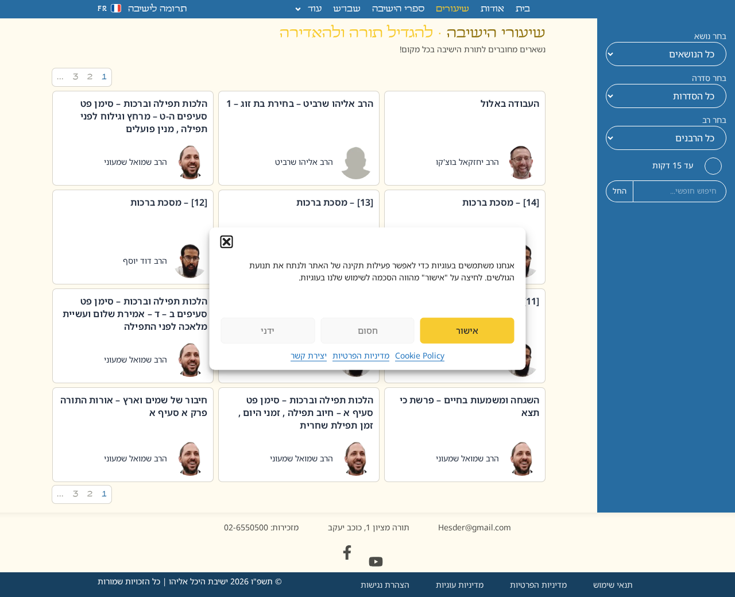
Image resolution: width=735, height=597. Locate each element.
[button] (227, 241)
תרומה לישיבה (157, 9)
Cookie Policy (419, 355)
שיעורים (452, 9)
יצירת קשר (309, 355)
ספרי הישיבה (398, 9)
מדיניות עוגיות (459, 584)
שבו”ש (347, 9)
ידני (267, 330)
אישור (467, 330)
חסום (368, 330)
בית (523, 9)
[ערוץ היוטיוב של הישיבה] (376, 561)
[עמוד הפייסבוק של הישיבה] (347, 552)
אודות (492, 9)
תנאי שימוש (613, 584)
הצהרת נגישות (385, 584)
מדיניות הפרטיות (360, 355)
